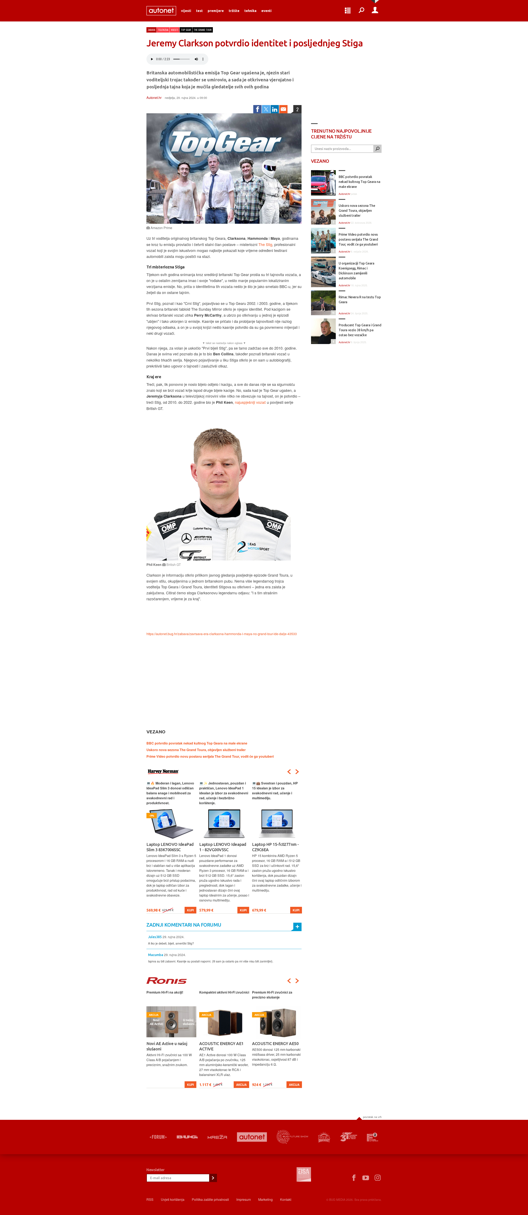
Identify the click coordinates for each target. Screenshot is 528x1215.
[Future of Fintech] (373, 1137)
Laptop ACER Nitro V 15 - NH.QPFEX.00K (275, 847)
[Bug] (187, 1137)
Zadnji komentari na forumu (183, 925)
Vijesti (186, 11)
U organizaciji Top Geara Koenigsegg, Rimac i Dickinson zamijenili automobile (356, 270)
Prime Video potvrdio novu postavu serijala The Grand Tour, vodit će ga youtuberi (210, 756)
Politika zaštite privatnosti (210, 1199)
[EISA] (304, 1175)
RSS (149, 1199)
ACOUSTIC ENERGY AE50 (222, 1043)
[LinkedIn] (275, 109)
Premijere (216, 11)
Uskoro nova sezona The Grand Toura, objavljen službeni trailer (196, 749)
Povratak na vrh (372, 1117)
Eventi (266, 11)
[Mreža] (217, 1137)
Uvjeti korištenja (172, 1199)
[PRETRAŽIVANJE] (361, 11)
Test (199, 11)
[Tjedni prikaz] (347, 11)
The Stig (265, 244)
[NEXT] (297, 772)
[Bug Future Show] (292, 1137)
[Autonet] (252, 1137)
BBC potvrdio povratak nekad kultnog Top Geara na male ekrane (196, 743)
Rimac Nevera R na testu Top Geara (360, 299)
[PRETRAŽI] (377, 149)
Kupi (190, 910)
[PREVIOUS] (289, 772)
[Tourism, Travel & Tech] (349, 1137)
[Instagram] (378, 1178)
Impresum (243, 1199)
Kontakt (285, 1199)
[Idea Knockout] (324, 1137)
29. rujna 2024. (173, 936)
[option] (171, 847)
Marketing (265, 1199)
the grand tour (203, 30)
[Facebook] (257, 109)
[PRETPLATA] (213, 1178)
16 (333, 312)
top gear (186, 30)
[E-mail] (283, 109)
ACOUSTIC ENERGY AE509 (276, 1043)
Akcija (188, 1085)
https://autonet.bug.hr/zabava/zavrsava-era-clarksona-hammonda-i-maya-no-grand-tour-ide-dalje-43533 (221, 633)
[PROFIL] (375, 11)
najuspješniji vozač (250, 402)
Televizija (163, 30)
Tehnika (250, 11)
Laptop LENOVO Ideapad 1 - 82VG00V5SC (169, 847)
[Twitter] (266, 109)
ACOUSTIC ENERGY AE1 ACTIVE (168, 1046)
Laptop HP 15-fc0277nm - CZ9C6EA (222, 847)
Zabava (151, 30)
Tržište (234, 11)
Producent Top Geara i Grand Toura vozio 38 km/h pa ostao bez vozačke (360, 330)
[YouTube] (366, 1178)
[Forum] (158, 1137)
